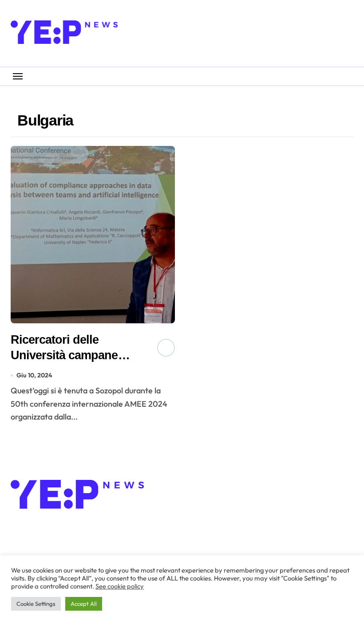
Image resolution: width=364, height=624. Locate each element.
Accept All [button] (84, 603)
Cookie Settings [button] (35, 603)
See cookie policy (119, 586)
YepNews (48, 525)
